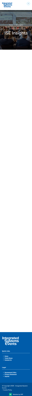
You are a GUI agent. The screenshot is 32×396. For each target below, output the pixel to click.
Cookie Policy (7, 390)
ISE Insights (19, 25)
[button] (28, 3)
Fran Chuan (9, 321)
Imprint (7, 376)
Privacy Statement (11, 374)
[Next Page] (18, 326)
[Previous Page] (14, 326)
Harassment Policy (10, 372)
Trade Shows (9, 358)
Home (11, 25)
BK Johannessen (10, 317)
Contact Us (8, 360)
